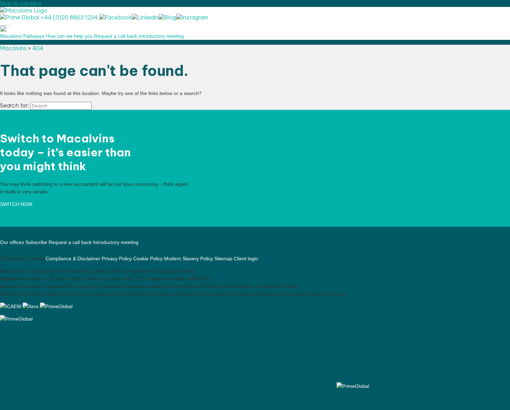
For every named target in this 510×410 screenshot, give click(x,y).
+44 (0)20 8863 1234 (68, 17)
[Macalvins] (23, 10)
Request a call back (115, 36)
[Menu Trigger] (5, 28)
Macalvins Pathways (22, 36)
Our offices (12, 242)
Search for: (14, 105)
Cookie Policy (148, 258)
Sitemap (223, 258)
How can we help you (69, 36)
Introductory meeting (161, 36)
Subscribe (36, 242)
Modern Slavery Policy (188, 258)
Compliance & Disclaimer (72, 258)
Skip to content (20, 3)
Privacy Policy (117, 258)
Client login (246, 258)
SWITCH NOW (16, 204)
